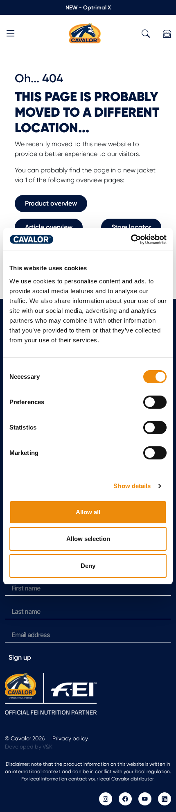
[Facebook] (125, 798)
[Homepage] (85, 32)
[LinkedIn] (164, 798)
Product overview (51, 203)
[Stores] (167, 33)
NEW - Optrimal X (88, 7)
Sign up (20, 657)
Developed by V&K (28, 746)
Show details (132, 485)
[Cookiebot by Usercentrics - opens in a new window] (131, 239)
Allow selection (88, 538)
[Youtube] (144, 798)
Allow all (88, 512)
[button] (10, 34)
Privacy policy (70, 738)
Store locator (131, 227)
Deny (88, 565)
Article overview (48, 227)
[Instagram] (105, 798)
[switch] (155, 402)
